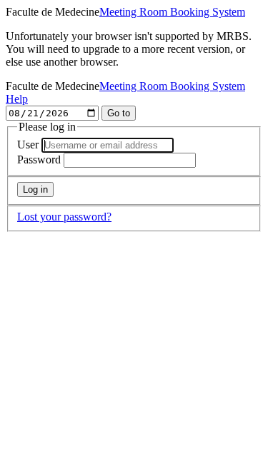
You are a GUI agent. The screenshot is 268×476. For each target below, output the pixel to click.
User (28, 144)
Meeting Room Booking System (172, 12)
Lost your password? (64, 217)
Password (39, 159)
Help (17, 99)
